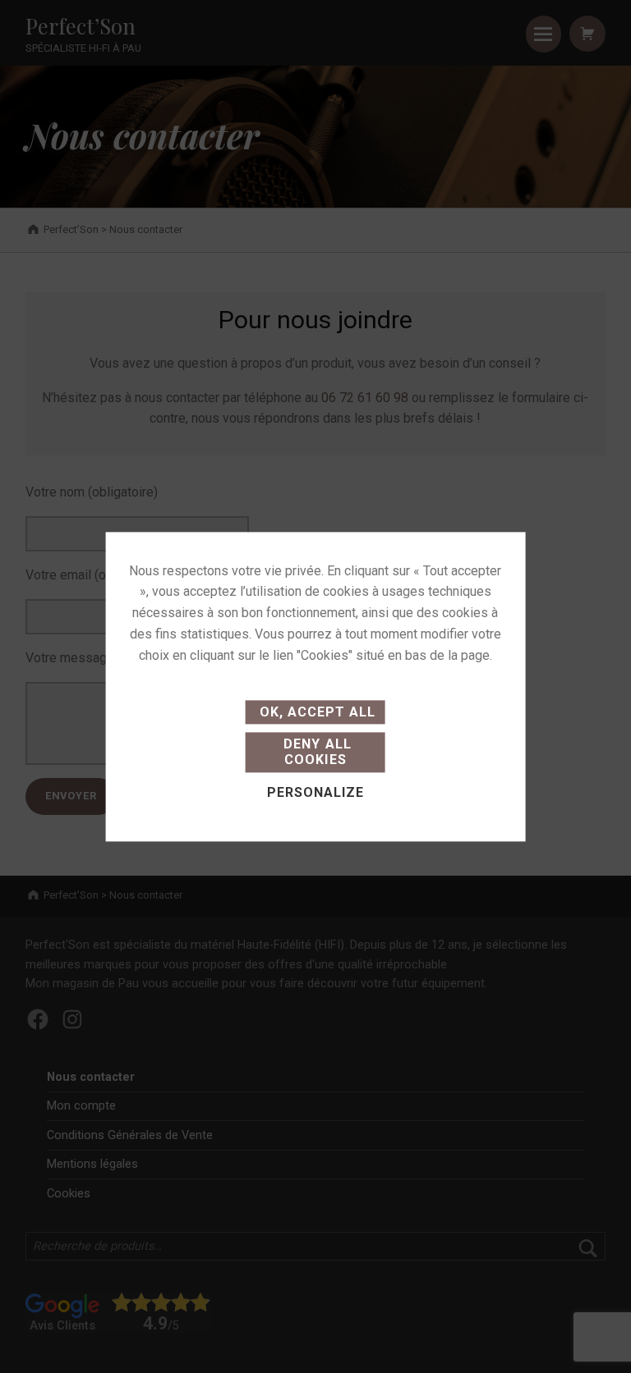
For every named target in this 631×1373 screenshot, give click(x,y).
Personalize (315, 792)
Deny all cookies (315, 752)
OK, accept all (315, 712)
